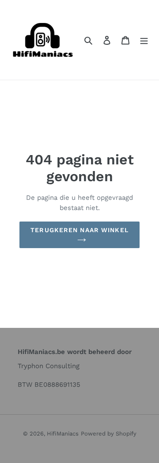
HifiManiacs (63, 433)
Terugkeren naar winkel (79, 229)
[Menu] (144, 40)
